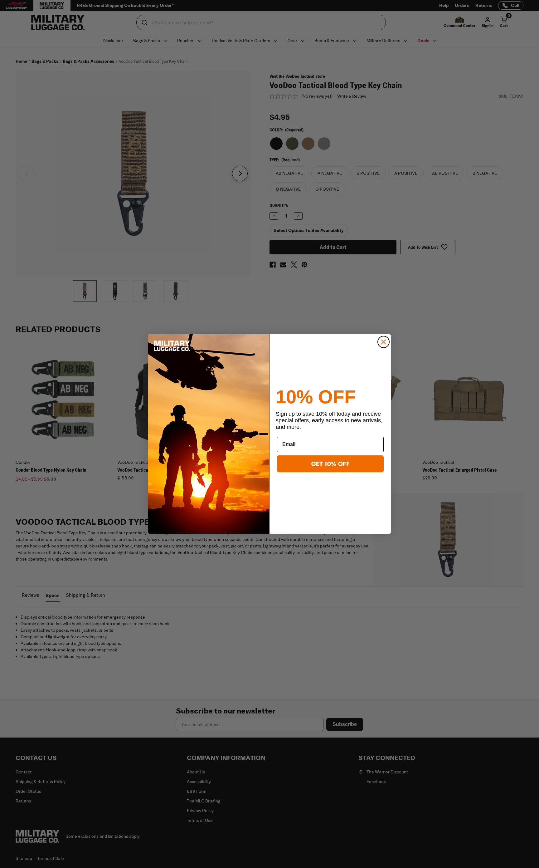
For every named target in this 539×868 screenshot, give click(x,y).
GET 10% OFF (330, 463)
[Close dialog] (383, 342)
